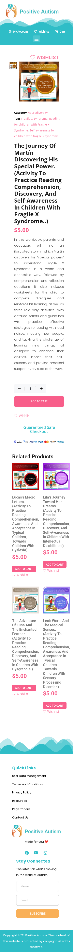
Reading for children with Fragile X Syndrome (37, 124)
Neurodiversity (38, 113)
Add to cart (39, 401)
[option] (13, 65)
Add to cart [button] (24, 568)
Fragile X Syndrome (34, 118)
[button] (36, 38)
